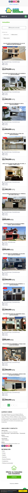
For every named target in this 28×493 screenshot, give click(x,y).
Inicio (3, 451)
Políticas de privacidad (7, 463)
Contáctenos (5, 461)
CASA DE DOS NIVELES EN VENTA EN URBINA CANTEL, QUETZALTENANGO (14, 224)
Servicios (4, 457)
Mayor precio (7, 38)
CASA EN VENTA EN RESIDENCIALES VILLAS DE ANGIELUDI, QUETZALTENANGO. (14, 44)
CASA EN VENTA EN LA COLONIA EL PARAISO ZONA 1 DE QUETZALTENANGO (14, 374)
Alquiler (4, 455)
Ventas (3, 453)
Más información (10, 491)
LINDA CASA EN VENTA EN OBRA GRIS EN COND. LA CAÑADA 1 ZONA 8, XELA (14, 164)
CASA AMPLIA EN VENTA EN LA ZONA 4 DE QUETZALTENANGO (14, 134)
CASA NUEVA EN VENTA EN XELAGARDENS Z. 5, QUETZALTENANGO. (14, 284)
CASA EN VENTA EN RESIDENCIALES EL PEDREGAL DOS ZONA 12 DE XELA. (14, 194)
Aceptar (23, 490)
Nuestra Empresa (6, 459)
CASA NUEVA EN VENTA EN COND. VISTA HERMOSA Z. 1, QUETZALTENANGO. (14, 74)
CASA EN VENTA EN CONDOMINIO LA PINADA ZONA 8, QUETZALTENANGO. (14, 344)
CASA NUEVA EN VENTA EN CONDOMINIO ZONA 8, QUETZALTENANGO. (14, 314)
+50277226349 (5, 440)
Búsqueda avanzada (14, 27)
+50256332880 (5, 436)
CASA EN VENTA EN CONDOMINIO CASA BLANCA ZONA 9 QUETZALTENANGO (14, 254)
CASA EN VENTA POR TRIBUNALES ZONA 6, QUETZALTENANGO (14, 104)
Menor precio (14, 34)
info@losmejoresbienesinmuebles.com (10, 443)
